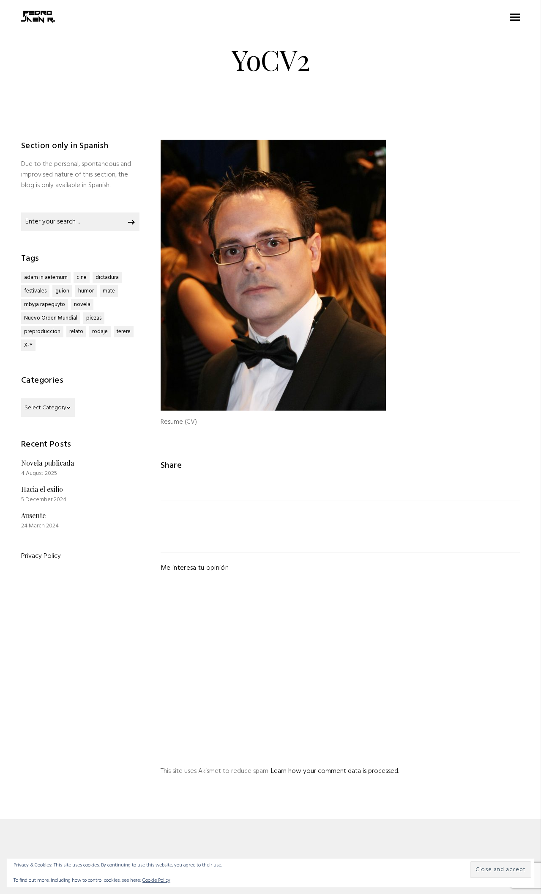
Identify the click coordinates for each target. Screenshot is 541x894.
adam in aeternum (46, 277)
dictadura (107, 277)
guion (62, 291)
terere (124, 331)
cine (82, 277)
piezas (93, 318)
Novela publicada (47, 462)
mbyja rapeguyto (44, 304)
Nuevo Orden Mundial (50, 318)
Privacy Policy (41, 556)
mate (109, 291)
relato (76, 331)
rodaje (100, 331)
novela (82, 304)
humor (86, 291)
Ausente (33, 515)
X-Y (28, 345)
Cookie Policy (156, 880)
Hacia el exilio (42, 489)
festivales (35, 291)
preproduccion (42, 331)
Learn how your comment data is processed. (335, 771)
